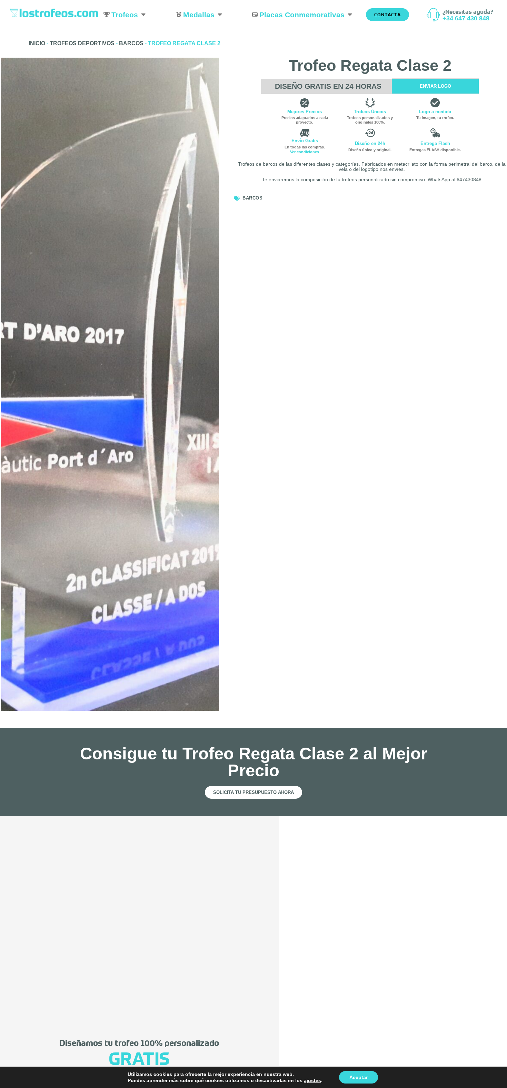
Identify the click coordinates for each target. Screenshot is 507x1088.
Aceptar (358, 1077)
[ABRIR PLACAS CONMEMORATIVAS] (350, 15)
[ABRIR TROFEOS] (143, 15)
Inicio (37, 43)
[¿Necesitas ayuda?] (433, 15)
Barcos (131, 43)
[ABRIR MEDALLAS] (219, 15)
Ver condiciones (304, 152)
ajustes (312, 1080)
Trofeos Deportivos (82, 43)
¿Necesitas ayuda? (468, 11)
